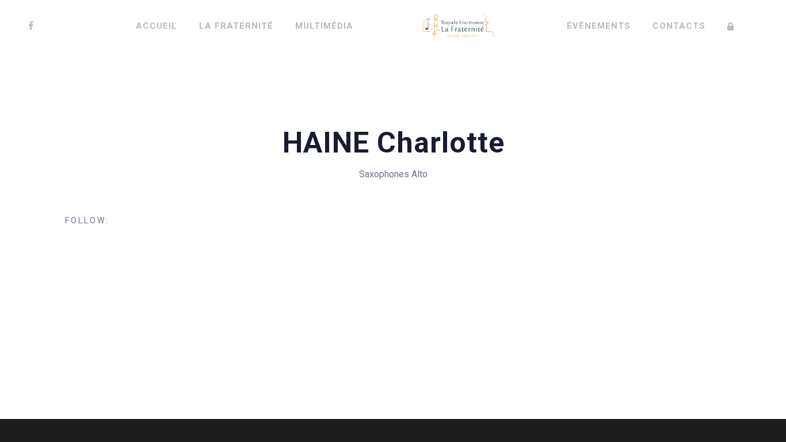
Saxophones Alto (393, 174)
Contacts (679, 26)
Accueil (156, 26)
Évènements (599, 26)
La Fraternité (236, 26)
